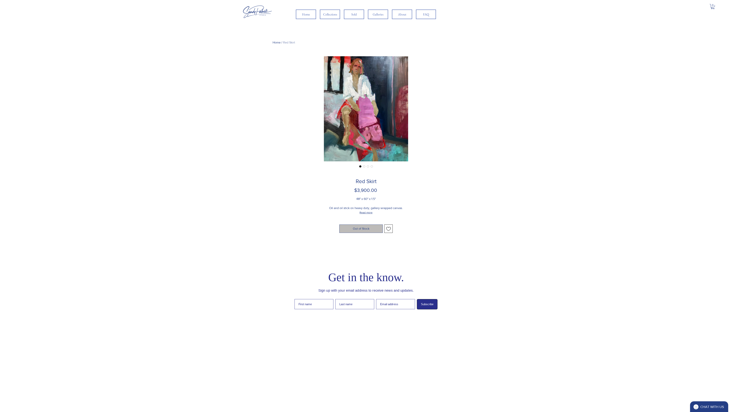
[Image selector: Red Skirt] (360, 166)
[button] (713, 6)
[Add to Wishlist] (388, 229)
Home (277, 42)
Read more (366, 212)
